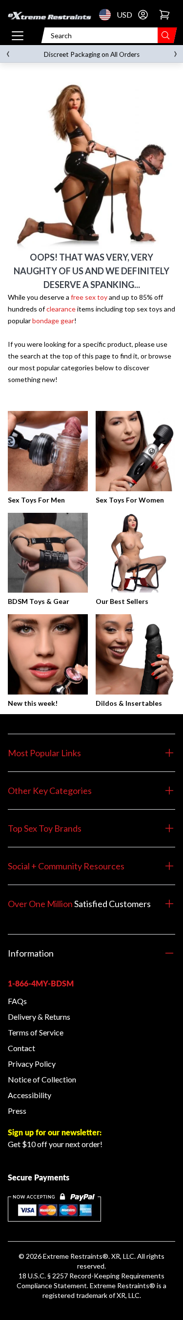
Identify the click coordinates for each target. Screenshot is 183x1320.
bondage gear (53, 320)
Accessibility (29, 1095)
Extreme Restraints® (122, 1285)
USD (108, 15)
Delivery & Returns (39, 1016)
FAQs (17, 1001)
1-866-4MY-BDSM (41, 983)
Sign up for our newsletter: (55, 1132)
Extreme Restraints (72, 1256)
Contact (21, 1048)
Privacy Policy (32, 1063)
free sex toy (89, 297)
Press (17, 1110)
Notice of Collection (42, 1079)
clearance (61, 309)
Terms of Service (35, 1032)
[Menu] (17, 35)
